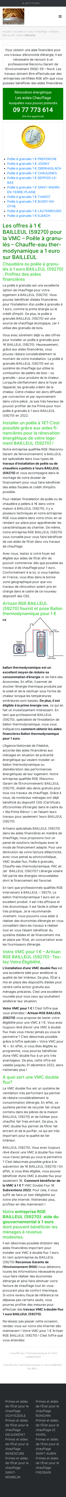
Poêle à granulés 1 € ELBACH (28, 216)
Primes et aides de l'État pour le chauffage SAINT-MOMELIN (17, 1467)
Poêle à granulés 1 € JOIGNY (28, 163)
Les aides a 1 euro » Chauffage (30, 31)
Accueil (7, 31)
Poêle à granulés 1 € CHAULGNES (32, 173)
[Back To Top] (57, 1489)
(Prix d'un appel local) (33, 116)
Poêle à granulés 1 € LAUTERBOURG (34, 211)
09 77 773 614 (32, 3)
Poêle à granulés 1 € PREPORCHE (32, 159)
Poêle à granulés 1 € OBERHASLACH (34, 168)
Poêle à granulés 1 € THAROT (29, 197)
